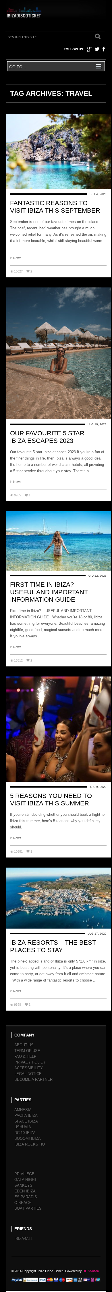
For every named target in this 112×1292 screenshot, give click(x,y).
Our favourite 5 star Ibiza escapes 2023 (47, 437)
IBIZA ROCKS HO (29, 1144)
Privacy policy (30, 1062)
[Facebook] (104, 49)
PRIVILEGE (24, 1174)
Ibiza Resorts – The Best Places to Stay (53, 946)
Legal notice (28, 1074)
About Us (24, 1045)
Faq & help (25, 1056)
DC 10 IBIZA (25, 1133)
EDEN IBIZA (25, 1191)
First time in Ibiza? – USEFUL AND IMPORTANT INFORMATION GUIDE (49, 592)
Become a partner (33, 1079)
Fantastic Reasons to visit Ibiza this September (55, 206)
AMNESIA (23, 1110)
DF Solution (91, 1271)
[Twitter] (97, 49)
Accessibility (28, 1068)
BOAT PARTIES (28, 1208)
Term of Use (27, 1051)
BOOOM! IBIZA (27, 1138)
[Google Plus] (89, 49)
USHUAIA (22, 1127)
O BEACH (22, 1202)
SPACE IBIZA (26, 1121)
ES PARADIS (25, 1197)
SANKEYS (23, 1185)
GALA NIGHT (25, 1179)
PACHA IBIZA (26, 1115)
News (17, 258)
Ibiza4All (23, 1238)
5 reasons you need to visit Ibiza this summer (51, 799)
